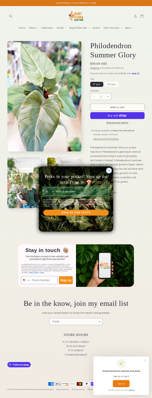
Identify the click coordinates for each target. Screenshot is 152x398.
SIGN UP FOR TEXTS (76, 212)
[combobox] (49, 191)
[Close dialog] (109, 170)
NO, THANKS (76, 221)
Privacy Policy (55, 206)
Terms (64, 206)
